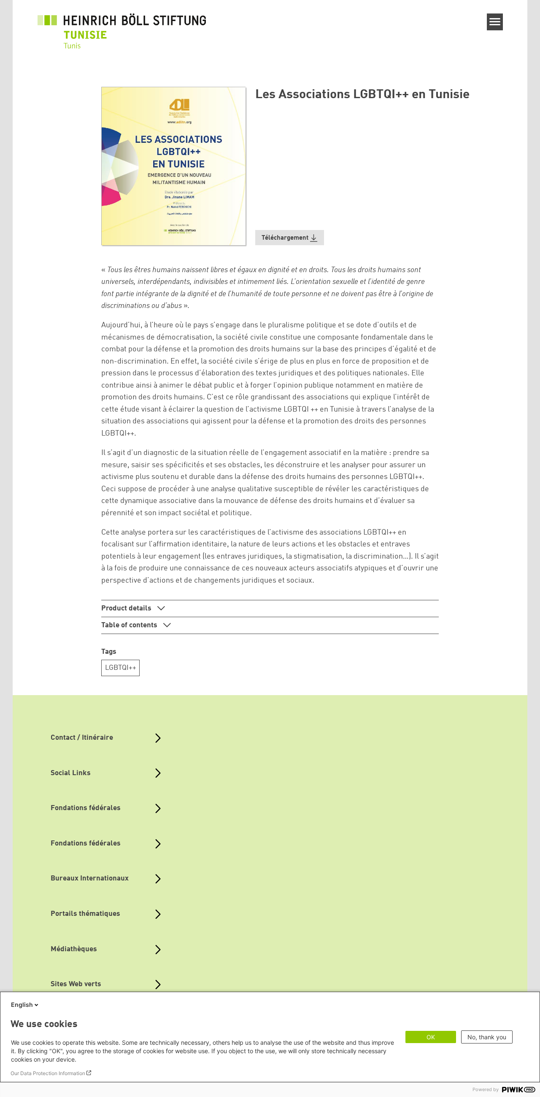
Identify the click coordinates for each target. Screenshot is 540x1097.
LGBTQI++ (120, 668)
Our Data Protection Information (48, 1073)
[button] (289, 238)
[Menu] (495, 21)
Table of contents (130, 625)
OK (431, 1037)
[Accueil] (122, 26)
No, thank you (486, 1037)
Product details (127, 608)
